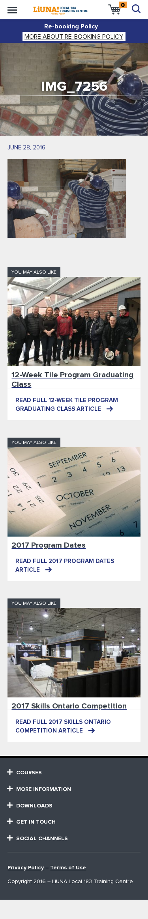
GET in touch (36, 822)
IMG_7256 (74, 86)
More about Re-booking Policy (73, 37)
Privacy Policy (25, 868)
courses (29, 772)
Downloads (34, 806)
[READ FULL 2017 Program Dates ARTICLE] (73, 492)
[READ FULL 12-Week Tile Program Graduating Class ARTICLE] (73, 321)
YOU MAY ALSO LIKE (33, 272)
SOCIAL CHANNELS (42, 838)
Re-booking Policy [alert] (71, 26)
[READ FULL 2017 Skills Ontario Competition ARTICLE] (73, 652)
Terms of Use (68, 868)
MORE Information (43, 789)
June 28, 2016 (26, 148)
